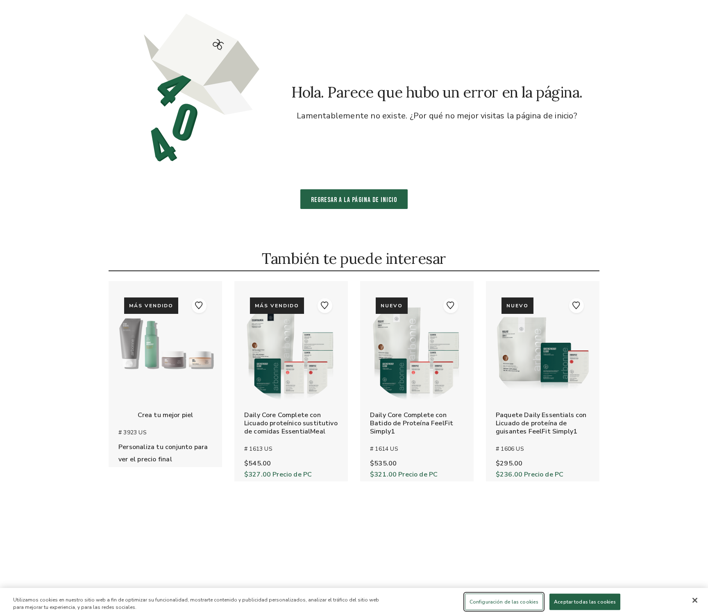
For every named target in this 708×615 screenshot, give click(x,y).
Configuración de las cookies (504, 602)
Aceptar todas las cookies (585, 602)
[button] (199, 305)
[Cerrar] (695, 600)
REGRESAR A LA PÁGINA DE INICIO (354, 200)
